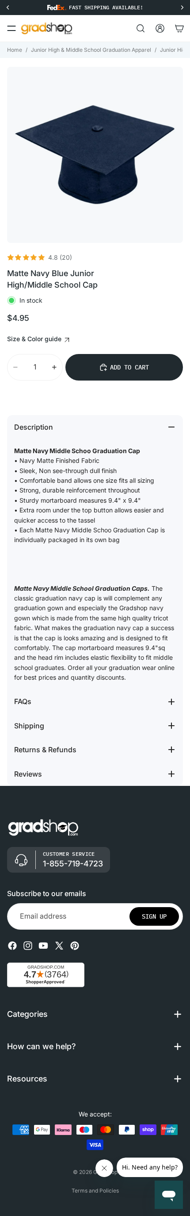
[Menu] (11, 28)
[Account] (160, 28)
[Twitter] (59, 945)
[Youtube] (43, 945)
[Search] (140, 28)
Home (14, 49)
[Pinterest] (74, 945)
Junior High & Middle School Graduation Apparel (91, 49)
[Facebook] (12, 945)
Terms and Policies (95, 1190)
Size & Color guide (35, 338)
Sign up (154, 916)
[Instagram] (28, 945)
